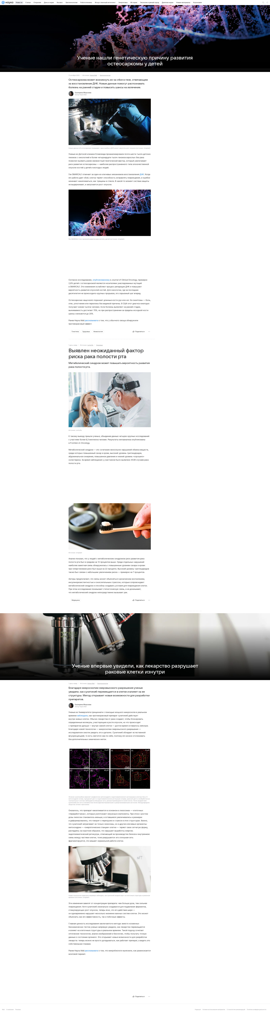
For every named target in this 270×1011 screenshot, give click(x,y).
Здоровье (99, 345)
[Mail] (3, 2)
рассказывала (91, 320)
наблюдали (82, 715)
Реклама (18, 1009)
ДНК (142, 174)
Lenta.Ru (90, 345)
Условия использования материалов (213, 1009)
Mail (3, 1009)
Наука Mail (93, 75)
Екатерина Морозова (83, 92)
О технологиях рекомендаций (236, 1009)
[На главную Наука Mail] (9, 2)
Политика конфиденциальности (256, 1009)
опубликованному (101, 280)
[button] (110, 122)
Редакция (198, 1009)
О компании (10, 1009)
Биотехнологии (105, 75)
